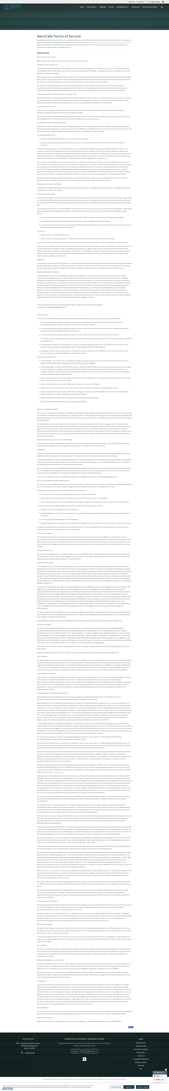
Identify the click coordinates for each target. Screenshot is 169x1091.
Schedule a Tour (89, 1051)
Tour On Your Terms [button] (149, 7)
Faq (141, 1069)
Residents (132, 1)
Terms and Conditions (141, 1049)
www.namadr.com (58, 772)
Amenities (102, 7)
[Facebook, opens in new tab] (163, 2)
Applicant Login (141, 1046)
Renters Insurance (141, 1062)
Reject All (129, 1087)
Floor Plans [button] (91, 7)
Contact (75, 1051)
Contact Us (136, 7)
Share (131, 1027)
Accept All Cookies (142, 1087)
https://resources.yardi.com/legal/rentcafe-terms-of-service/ (111, 42)
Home (82, 7)
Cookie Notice (7, 1089)
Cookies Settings (116, 1087)
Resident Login (141, 1042)
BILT (163, 7)
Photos (111, 7)
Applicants (142, 1)
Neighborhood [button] (122, 7)
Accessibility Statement (140, 1059)
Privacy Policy (140, 1052)
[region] (84, 1087)
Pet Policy (141, 1065)
